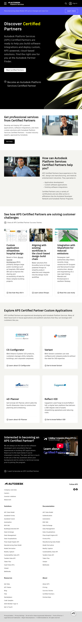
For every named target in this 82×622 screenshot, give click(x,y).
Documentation (48, 506)
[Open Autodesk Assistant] (73, 613)
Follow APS (73, 484)
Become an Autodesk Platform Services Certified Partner (24, 84)
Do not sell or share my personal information (38, 615)
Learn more (71, 11)
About (45, 578)
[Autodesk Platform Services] (16, 3)
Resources (8, 578)
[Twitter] (74, 489)
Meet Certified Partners (15, 70)
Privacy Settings (19, 615)
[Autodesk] (14, 484)
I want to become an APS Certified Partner (23, 471)
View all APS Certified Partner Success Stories (24, 222)
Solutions (8, 506)
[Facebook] (77, 489)
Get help (9, 141)
